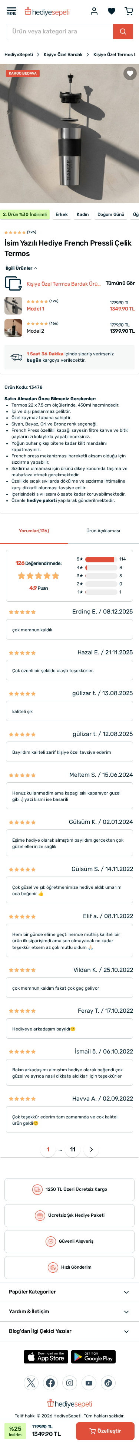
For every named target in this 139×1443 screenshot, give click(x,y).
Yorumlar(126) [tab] (34, 530)
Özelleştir (109, 1431)
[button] (91, 1149)
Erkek (62, 214)
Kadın (83, 214)
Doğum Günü (110, 214)
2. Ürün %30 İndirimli (25, 214)
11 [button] (72, 1149)
